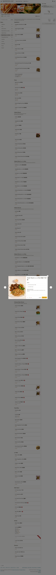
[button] (5, 288)
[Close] (47, 276)
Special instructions (30, 289)
